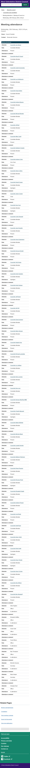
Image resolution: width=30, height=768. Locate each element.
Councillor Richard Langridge (17, 354)
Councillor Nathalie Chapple (17, 148)
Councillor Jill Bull (14, 125)
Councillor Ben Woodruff (16, 594)
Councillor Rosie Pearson (16, 468)
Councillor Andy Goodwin (16, 273)
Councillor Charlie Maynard (17, 411)
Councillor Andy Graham (16, 285)
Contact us (4, 749)
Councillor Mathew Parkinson (17, 457)
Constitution (4, 711)
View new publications (6, 723)
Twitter (6, 756)
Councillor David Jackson (16, 319)
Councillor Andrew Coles (16, 159)
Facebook (7, 759)
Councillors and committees (10, 12)
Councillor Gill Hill (14, 308)
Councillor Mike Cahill (15, 136)
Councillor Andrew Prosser (17, 502)
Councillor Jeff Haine (15, 296)
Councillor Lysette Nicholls (17, 445)
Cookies (3, 743)
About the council (11, 10)
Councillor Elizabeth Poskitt (17, 491)
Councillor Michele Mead (16, 434)
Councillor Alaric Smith (16, 537)
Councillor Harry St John (16, 571)
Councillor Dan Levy (15, 388)
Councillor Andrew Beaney (17, 102)
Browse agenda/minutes (7, 707)
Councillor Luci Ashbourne (16, 79)
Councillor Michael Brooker (17, 113)
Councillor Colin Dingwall (16, 216)
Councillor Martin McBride (16, 422)
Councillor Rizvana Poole (16, 479)
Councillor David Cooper (16, 182)
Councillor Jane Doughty (16, 228)
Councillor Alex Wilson (16, 582)
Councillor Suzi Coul (15, 205)
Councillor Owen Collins (16, 170)
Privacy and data (6, 740)
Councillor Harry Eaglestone (17, 239)
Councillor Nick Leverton (16, 376)
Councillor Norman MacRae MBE (18, 399)
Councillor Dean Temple (16, 560)
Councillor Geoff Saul (15, 525)
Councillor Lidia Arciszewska (17, 67)
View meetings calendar (7, 715)
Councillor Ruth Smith (15, 548)
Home (2, 10)
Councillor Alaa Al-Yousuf (16, 56)
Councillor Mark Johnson (16, 331)
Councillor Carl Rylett (15, 514)
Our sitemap (5, 746)
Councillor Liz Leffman (15, 365)
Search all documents (6, 719)
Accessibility (5, 738)
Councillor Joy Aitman (15, 45)
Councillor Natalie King (16, 342)
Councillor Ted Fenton (15, 262)
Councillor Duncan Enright (16, 251)
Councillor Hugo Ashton (16, 90)
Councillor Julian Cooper (16, 193)
